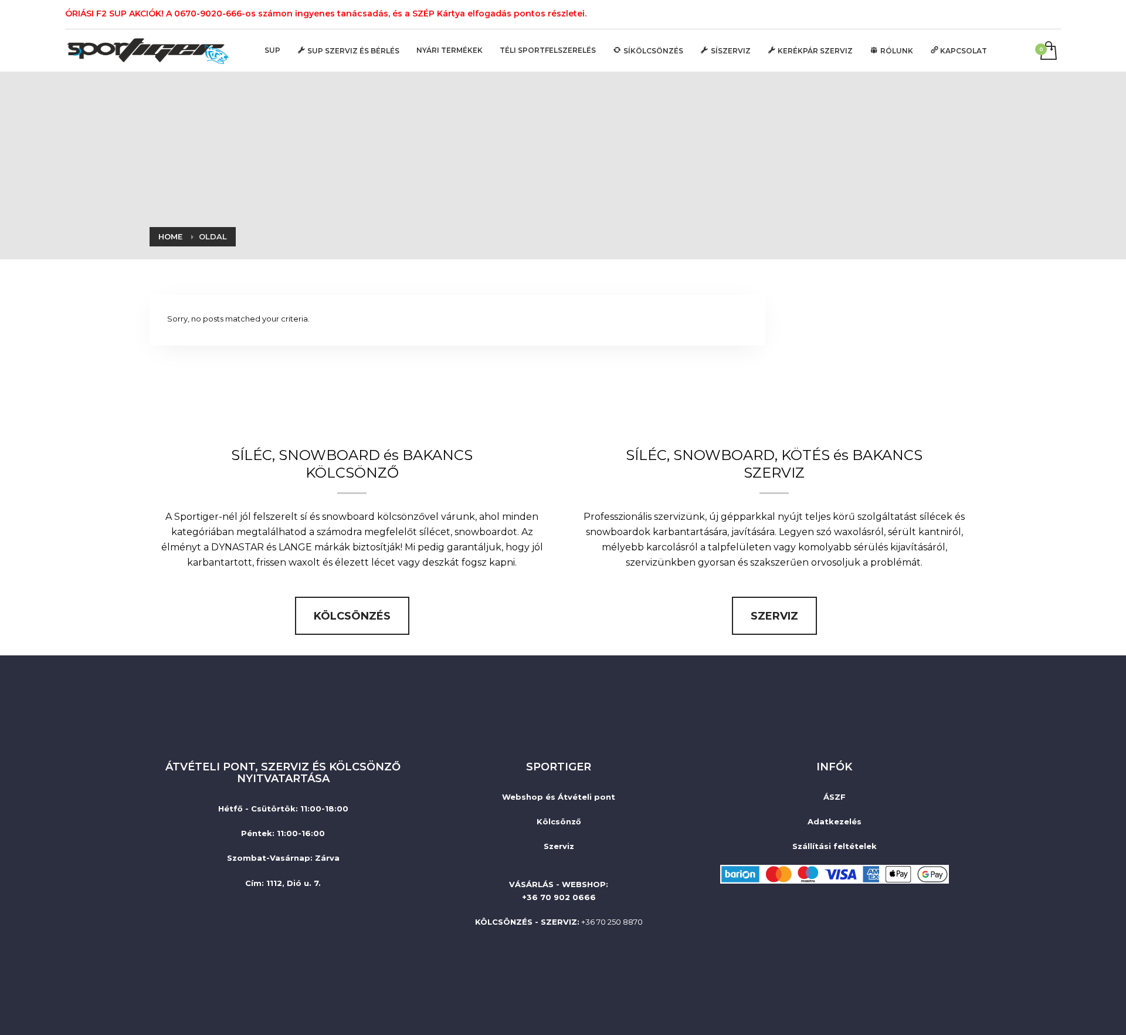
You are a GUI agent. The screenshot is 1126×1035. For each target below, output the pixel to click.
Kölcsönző (559, 821)
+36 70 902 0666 (559, 897)
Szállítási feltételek (834, 846)
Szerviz (559, 846)
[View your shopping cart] (1048, 51)
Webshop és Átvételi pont (558, 796)
